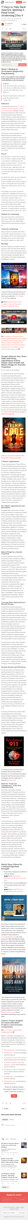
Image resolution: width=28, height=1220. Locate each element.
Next (23, 1108)
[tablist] (8, 1119)
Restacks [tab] (11, 1119)
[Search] (25, 1139)
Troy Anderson (9, 23)
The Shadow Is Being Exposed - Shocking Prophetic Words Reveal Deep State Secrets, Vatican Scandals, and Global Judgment (9, 1175)
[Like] (2, 28)
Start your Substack (10, 1213)
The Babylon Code (9, 1081)
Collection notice (14, 1209)
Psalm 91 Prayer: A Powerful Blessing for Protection (14, 890)
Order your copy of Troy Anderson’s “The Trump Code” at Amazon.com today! (12, 457)
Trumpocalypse (8, 1077)
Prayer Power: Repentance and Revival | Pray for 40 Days (15, 878)
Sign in (24, 2)
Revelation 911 (5, 405)
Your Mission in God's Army (12, 1058)
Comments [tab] (5, 1119)
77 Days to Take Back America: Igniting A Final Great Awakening (13, 108)
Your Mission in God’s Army (12, 1011)
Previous (6, 1108)
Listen (24, 24)
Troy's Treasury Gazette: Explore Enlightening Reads (11, 1031)
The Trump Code (18, 403)
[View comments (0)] (6, 28)
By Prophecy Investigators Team (10, 1179)
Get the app (22, 1213)
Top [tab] (3, 1139)
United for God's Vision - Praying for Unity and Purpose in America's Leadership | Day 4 (11, 304)
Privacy (18, 1207)
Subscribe (19, 2)
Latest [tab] (7, 1139)
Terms (22, 1207)
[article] (14, 1149)
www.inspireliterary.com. (8, 937)
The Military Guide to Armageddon (14, 1070)
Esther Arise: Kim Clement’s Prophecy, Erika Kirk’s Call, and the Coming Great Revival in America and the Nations (10, 1160)
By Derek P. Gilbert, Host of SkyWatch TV (8, 1149)
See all (4, 1187)
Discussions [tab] (13, 1139)
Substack (6, 1216)
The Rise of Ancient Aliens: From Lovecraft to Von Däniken (10, 1145)
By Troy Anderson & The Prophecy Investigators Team (9, 1165)
